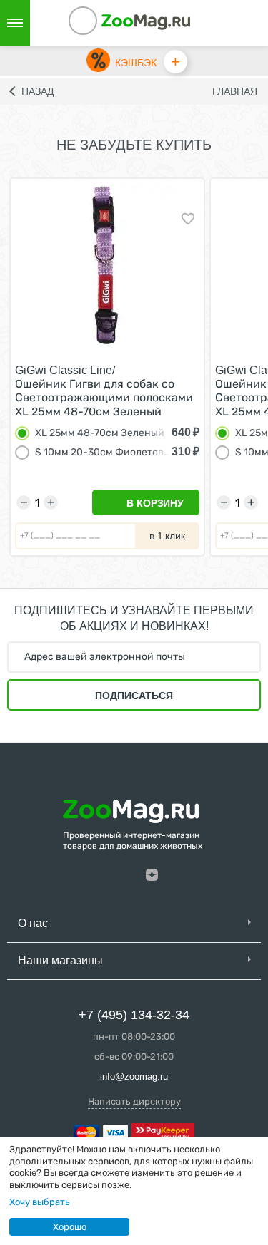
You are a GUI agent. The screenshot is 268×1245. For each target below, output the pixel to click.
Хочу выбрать (39, 1202)
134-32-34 (102, 23)
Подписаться (134, 695)
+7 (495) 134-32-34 (134, 1015)
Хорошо (69, 1226)
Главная (234, 91)
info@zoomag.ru (134, 1076)
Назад (37, 91)
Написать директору (134, 1101)
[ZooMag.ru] (145, 21)
